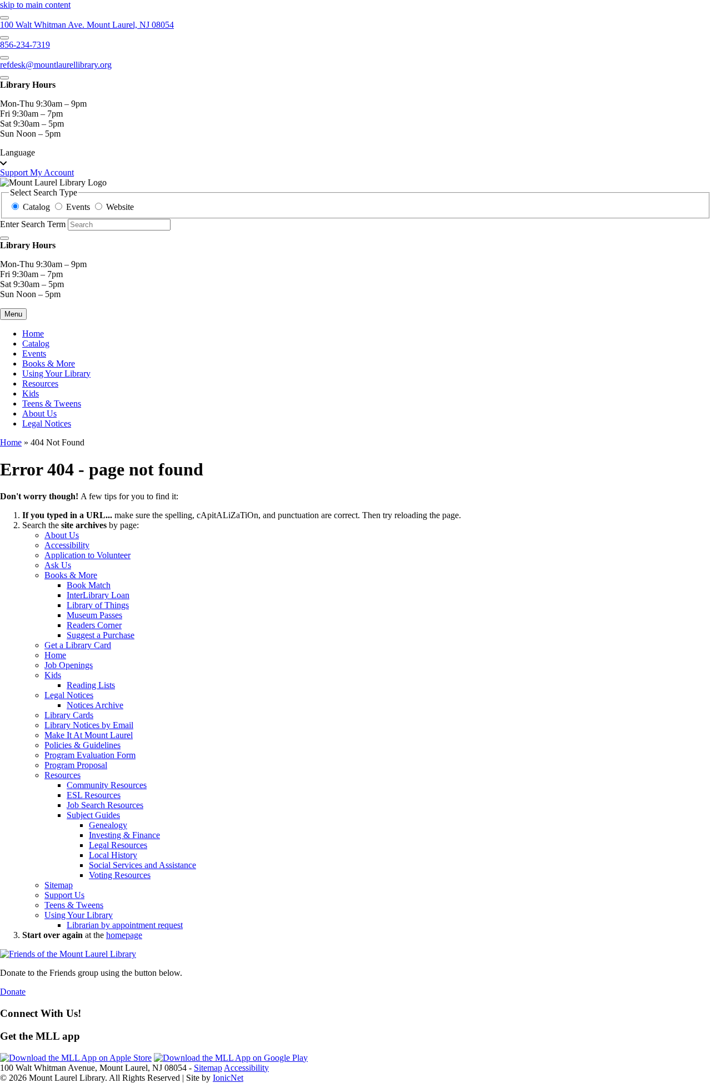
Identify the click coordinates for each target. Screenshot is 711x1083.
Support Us (64, 895)
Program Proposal (75, 765)
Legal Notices (46, 423)
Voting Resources (120, 875)
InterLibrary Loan (98, 595)
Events (34, 353)
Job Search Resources (105, 805)
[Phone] (4, 37)
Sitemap (58, 885)
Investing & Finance (124, 835)
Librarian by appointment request (125, 925)
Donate (13, 991)
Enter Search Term (33, 224)
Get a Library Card (77, 645)
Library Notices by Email (88, 725)
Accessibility (66, 545)
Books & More (48, 363)
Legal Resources (118, 845)
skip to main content (35, 4)
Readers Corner (94, 625)
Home (11, 442)
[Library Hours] (4, 77)
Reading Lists (91, 685)
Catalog (35, 343)
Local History (113, 855)
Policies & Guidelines (82, 745)
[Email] (4, 57)
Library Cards (68, 715)
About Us (39, 413)
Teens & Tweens (51, 403)
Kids (30, 393)
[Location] (4, 17)
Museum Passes (94, 615)
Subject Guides (93, 815)
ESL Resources (94, 795)
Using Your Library (56, 373)
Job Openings (68, 665)
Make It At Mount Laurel (88, 735)
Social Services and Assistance (142, 865)
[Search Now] (4, 238)
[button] (355, 158)
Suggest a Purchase (100, 635)
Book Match (89, 585)
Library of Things (98, 605)
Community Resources (107, 785)
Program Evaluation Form (90, 755)
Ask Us (57, 565)
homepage (124, 935)
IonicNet (228, 1077)
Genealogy (108, 825)
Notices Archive (95, 705)
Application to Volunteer (87, 555)
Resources (40, 383)
